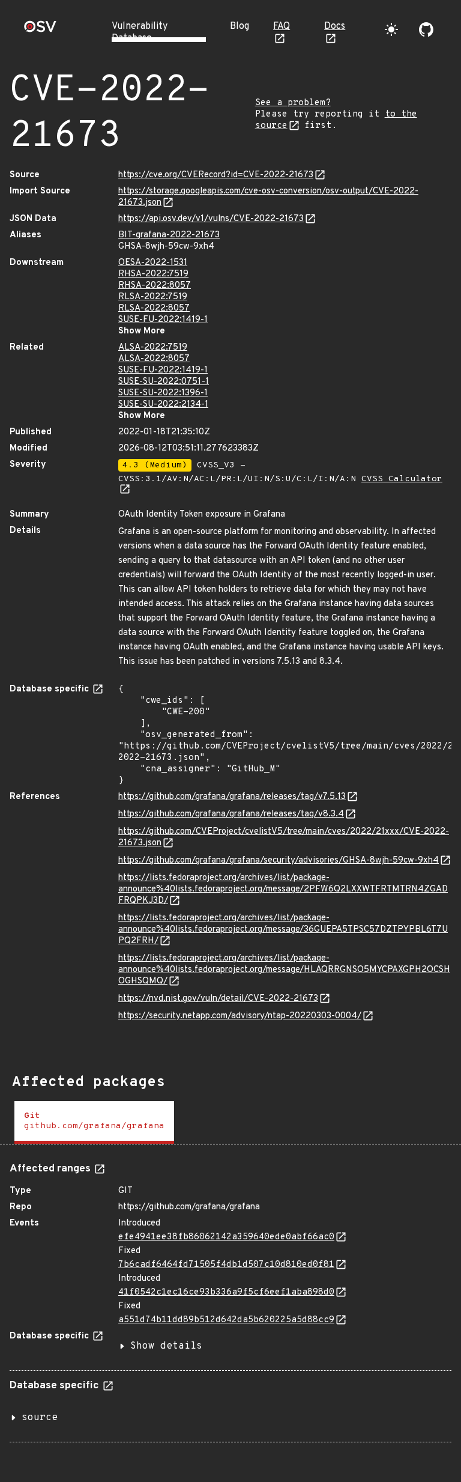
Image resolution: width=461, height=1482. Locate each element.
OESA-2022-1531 (152, 263)
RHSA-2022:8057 (154, 285)
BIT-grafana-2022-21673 (169, 235)
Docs (334, 26)
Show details (166, 1346)
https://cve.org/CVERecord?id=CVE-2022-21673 (215, 175)
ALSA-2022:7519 (152, 347)
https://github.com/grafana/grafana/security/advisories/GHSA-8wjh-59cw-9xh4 (278, 860)
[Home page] (40, 30)
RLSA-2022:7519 (152, 297)
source (40, 1418)
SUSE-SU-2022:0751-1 (163, 381)
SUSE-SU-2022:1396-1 (163, 393)
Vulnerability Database (139, 32)
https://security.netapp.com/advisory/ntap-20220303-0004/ (239, 1016)
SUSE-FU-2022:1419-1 (163, 320)
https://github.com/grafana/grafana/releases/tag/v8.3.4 (231, 814)
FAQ (281, 26)
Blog (239, 26)
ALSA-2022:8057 (154, 359)
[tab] (94, 1122)
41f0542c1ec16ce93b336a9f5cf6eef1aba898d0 (226, 1292)
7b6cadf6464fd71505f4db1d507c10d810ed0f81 (226, 1265)
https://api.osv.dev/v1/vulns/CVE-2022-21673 (211, 219)
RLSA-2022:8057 (154, 308)
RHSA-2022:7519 (153, 274)
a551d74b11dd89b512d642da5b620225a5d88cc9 (226, 1320)
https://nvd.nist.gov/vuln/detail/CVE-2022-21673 (218, 998)
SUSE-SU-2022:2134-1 (163, 404)
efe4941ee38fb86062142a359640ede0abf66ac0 (226, 1237)
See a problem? (293, 103)
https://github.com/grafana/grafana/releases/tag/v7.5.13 (232, 797)
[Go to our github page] (426, 29)
